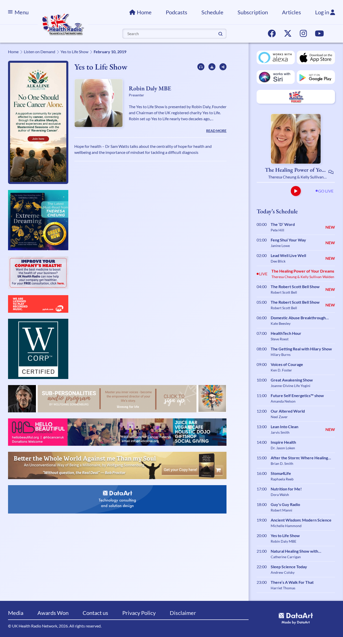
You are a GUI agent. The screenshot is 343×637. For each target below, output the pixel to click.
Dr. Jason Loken (283, 448)
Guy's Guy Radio (285, 504)
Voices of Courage (287, 364)
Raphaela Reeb (282, 479)
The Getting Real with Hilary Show (301, 348)
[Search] (220, 33)
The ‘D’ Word (283, 224)
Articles (291, 12)
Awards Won (53, 612)
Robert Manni (281, 510)
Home (144, 12)
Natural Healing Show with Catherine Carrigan (294, 551)
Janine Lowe (280, 245)
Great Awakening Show (292, 379)
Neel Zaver (279, 417)
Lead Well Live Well (288, 255)
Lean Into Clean (284, 426)
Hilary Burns (281, 354)
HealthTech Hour (286, 333)
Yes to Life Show (74, 51)
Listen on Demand (39, 51)
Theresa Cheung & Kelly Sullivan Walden (296, 177)
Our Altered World (288, 411)
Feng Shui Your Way (288, 239)
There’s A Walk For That (292, 582)
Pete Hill (277, 230)
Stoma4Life (281, 473)
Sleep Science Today (289, 566)
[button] (296, 191)
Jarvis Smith (280, 432)
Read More (216, 131)
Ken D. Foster (281, 370)
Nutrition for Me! (286, 488)
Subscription (253, 12)
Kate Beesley (281, 323)
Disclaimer (183, 612)
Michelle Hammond (286, 526)
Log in (322, 12)
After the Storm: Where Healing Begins (299, 458)
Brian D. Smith (282, 463)
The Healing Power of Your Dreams (296, 170)
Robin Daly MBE (150, 88)
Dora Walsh (280, 494)
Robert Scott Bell (284, 292)
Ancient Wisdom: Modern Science (301, 520)
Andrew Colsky (283, 572)
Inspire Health (283, 442)
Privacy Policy (139, 612)
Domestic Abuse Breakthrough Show (298, 318)
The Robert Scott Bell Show (295, 286)
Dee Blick (278, 261)
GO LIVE (325, 190)
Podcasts (176, 12)
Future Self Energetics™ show (297, 395)
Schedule (212, 12)
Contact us (95, 612)
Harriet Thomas (283, 588)
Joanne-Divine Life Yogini (290, 386)
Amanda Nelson (283, 401)
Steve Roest (280, 339)
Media (15, 612)
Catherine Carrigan (286, 557)
